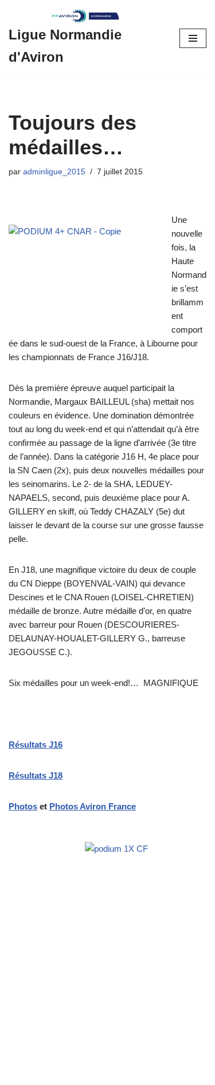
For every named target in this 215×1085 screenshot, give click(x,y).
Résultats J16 (35, 744)
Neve (19, 1073)
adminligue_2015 (54, 171)
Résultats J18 (35, 775)
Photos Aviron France (92, 806)
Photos (23, 806)
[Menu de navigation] (192, 38)
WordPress (106, 1073)
